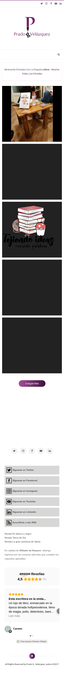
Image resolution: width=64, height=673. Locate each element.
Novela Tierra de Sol (15, 537)
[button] (4, 611)
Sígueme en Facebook (24, 480)
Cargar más (32, 383)
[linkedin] (61, 3)
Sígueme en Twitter (23, 470)
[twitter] (42, 3)
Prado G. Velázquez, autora (39, 664)
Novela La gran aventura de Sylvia (22, 541)
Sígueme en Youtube (24, 501)
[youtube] (56, 3)
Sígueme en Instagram (24, 491)
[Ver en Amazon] (8, 629)
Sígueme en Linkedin (24, 512)
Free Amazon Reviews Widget (33, 641)
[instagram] (46, 3)
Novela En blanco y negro (18, 533)
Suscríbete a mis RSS (24, 522)
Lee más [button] (14, 616)
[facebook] (51, 3)
